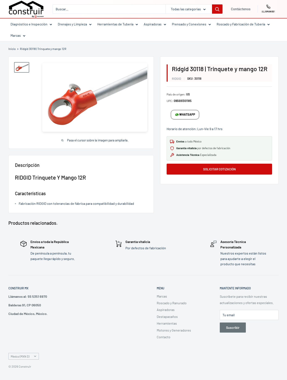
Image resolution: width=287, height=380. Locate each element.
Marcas (16, 35)
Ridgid (176, 78)
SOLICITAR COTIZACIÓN (219, 169)
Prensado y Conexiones (189, 24)
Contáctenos (240, 9)
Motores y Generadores (174, 330)
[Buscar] (217, 9)
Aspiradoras (153, 24)
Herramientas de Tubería (115, 24)
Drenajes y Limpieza (72, 24)
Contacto (163, 337)
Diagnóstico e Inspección (29, 24)
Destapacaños (167, 317)
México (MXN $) (20, 356)
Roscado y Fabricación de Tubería (241, 24)
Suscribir (233, 327)
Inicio (12, 49)
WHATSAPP (187, 114)
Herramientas (167, 323)
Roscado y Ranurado (172, 303)
